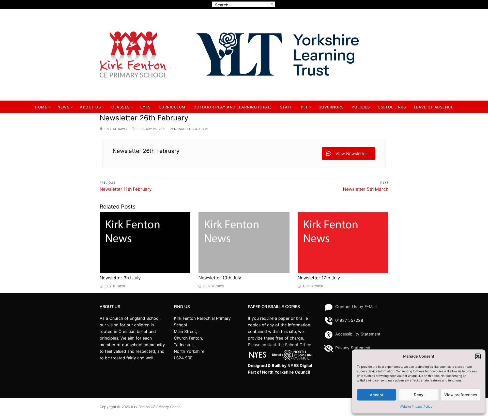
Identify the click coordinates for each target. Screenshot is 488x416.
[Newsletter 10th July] (244, 242)
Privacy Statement (353, 347)
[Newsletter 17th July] (343, 242)
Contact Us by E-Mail (356, 306)
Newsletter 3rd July (120, 277)
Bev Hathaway (115, 129)
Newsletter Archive (191, 129)
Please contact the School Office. (280, 344)
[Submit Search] (272, 4)
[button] (477, 356)
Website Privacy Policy (416, 406)
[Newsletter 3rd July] (145, 242)
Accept (376, 394)
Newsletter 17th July (319, 277)
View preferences (460, 394)
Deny (418, 394)
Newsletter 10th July (220, 277)
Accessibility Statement (357, 334)
